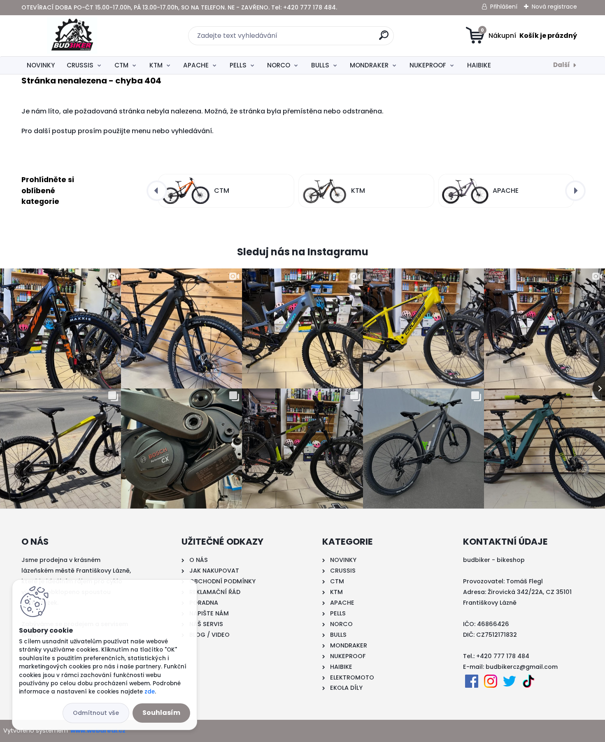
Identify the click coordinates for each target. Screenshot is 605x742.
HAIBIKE (479, 65)
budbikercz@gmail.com (522, 667)
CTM (121, 65)
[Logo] (71, 35)
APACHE (196, 65)
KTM (156, 65)
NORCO (278, 65)
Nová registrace (554, 6)
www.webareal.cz (98, 730)
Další (561, 64)
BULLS (320, 65)
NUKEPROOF (428, 65)
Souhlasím (161, 712)
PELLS (238, 65)
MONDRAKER (369, 65)
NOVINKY (41, 65)
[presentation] (157, 190)
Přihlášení (503, 6)
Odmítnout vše (96, 713)
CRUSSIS (80, 65)
